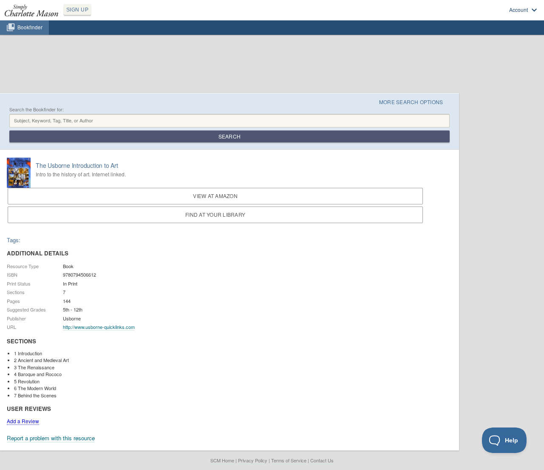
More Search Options (411, 101)
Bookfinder (29, 27)
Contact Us (322, 460)
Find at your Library (215, 214)
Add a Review (23, 421)
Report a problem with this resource (51, 438)
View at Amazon (215, 195)
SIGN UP (77, 10)
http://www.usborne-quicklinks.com (99, 326)
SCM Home (222, 460)
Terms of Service (288, 460)
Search (229, 136)
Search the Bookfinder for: (36, 109)
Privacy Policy (252, 460)
